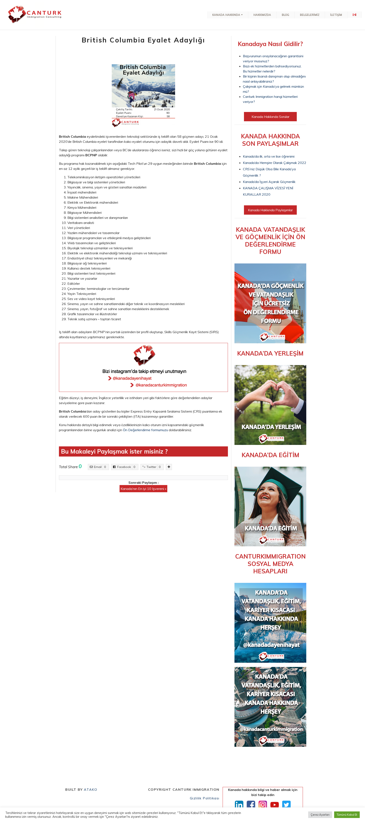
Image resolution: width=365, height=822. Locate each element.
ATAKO (90, 789)
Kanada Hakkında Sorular (270, 117)
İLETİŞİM (336, 14)
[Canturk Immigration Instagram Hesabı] (263, 805)
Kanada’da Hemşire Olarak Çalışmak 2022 (274, 163)
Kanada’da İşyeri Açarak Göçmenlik (269, 182)
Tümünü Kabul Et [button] (347, 814)
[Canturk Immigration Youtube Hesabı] (274, 805)
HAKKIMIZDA (262, 14)
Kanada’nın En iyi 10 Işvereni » (143, 489)
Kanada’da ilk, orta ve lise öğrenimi (268, 156)
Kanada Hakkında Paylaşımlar (270, 210)
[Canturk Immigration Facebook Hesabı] (251, 805)
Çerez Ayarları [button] (320, 814)
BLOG (285, 14)
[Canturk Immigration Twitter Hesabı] (286, 805)
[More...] (169, 467)
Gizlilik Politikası (204, 798)
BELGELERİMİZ (309, 14)
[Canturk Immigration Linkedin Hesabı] (239, 805)
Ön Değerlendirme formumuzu (145, 430)
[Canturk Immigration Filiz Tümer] (35, 15)
